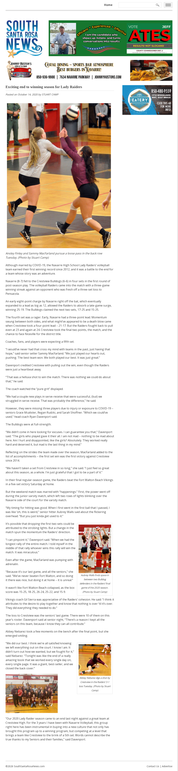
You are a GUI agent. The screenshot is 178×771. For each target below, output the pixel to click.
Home (108, 5)
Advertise (167, 766)
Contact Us (153, 766)
